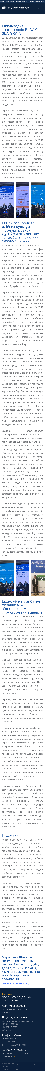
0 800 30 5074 (11, 1000)
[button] (17, 215)
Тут (14, 1056)
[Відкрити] (36, 8)
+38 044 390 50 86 (10, 1024)
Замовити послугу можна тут (16, 983)
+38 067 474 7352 (9, 1027)
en (42, 8)
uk (39, 8)
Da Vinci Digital (14, 1069)
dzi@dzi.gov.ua (8, 1030)
